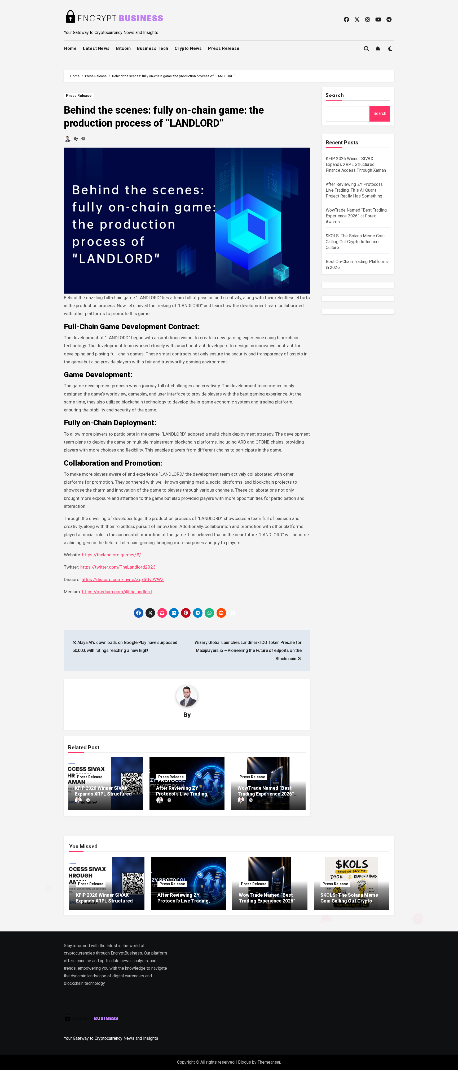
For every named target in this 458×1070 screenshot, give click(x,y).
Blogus (244, 1062)
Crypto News (188, 48)
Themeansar (269, 1062)
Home (70, 48)
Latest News (96, 48)
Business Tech (152, 48)
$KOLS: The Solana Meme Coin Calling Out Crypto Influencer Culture (355, 241)
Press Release (224, 48)
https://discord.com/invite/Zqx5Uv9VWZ (123, 579)
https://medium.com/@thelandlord (117, 591)
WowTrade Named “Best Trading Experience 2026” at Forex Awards (265, 793)
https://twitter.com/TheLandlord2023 (118, 567)
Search (335, 95)
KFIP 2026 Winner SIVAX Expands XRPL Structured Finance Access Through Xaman (356, 164)
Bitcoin (123, 48)
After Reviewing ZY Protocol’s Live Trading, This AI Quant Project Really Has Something (354, 190)
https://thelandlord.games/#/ (111, 554)
